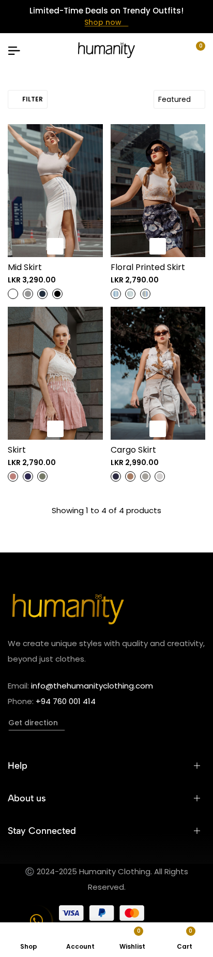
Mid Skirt (25, 267)
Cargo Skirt (133, 450)
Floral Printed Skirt (148, 267)
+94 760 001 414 (66, 701)
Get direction (33, 723)
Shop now (102, 22)
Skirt (17, 450)
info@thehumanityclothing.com (92, 685)
